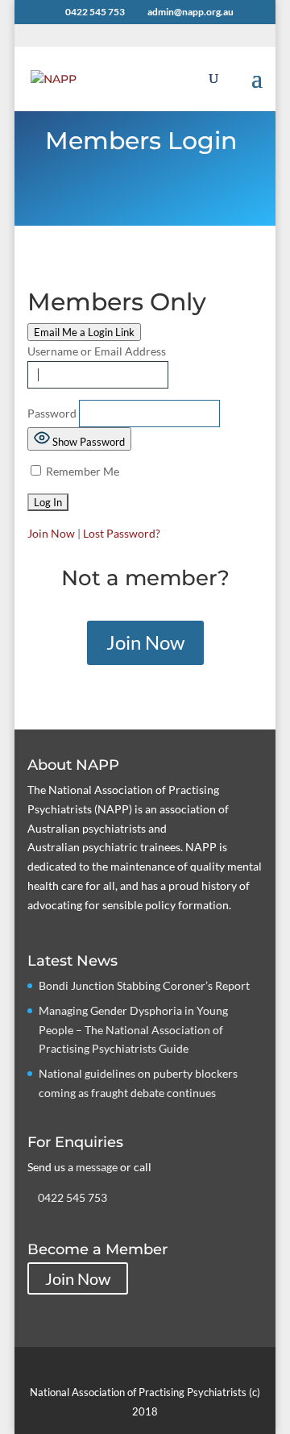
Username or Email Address (96, 351)
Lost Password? (121, 533)
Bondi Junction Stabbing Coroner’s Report (144, 985)
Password (52, 413)
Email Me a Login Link (84, 332)
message (97, 1167)
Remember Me (81, 471)
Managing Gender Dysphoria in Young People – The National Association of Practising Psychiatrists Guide (133, 1030)
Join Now (51, 533)
